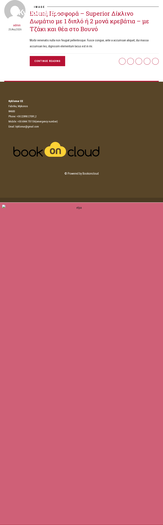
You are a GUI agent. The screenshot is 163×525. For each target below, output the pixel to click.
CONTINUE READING (47, 61)
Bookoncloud (91, 173)
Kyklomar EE (38, 13)
